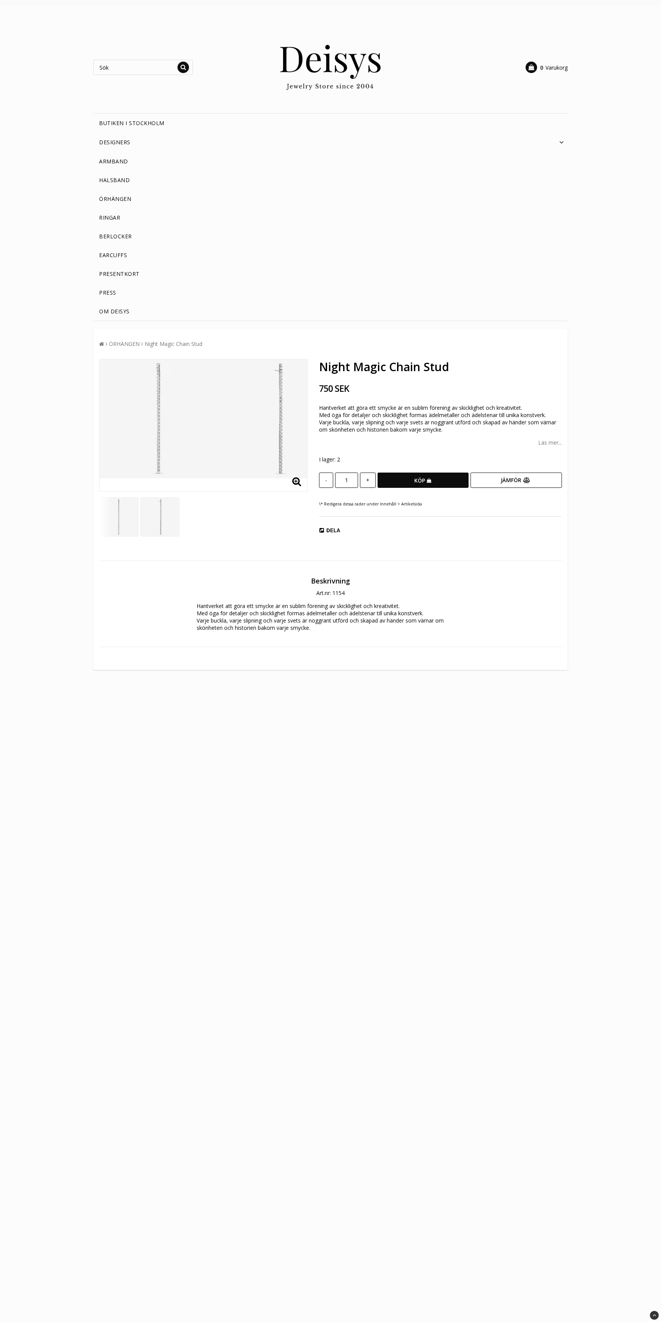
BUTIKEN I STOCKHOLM (131, 123)
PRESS (107, 292)
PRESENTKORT (119, 273)
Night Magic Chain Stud (173, 343)
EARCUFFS (113, 255)
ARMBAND (113, 161)
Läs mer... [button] (550, 442)
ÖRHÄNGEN (115, 198)
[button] (547, 67)
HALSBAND (114, 180)
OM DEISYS (114, 311)
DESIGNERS (114, 142)
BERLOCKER (115, 236)
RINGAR (109, 217)
